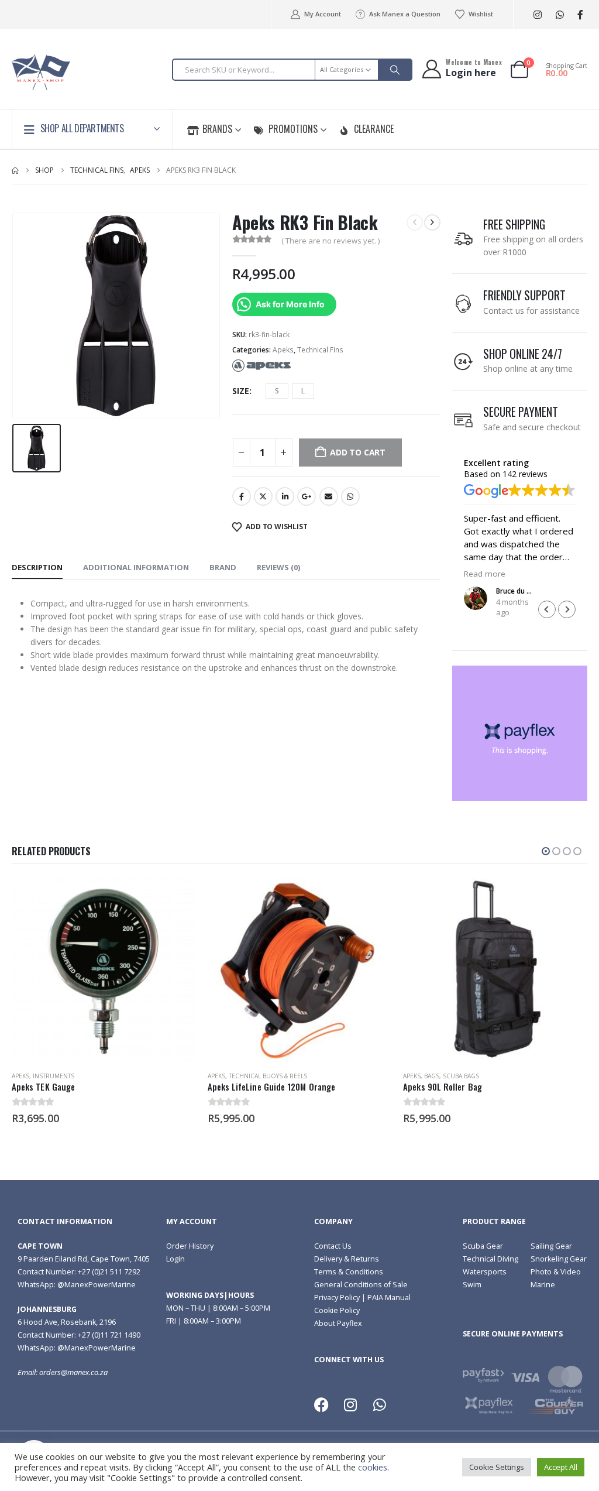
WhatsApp (350, 496)
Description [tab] (37, 567)
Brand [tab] (222, 567)
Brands (217, 129)
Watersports (485, 1272)
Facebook (241, 496)
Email (328, 496)
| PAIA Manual (385, 1298)
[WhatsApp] (559, 15)
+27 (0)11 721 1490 (109, 1335)
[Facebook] (580, 15)
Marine (543, 1285)
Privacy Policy (337, 1298)
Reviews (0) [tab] (278, 567)
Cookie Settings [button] (496, 1467)
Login (175, 1259)
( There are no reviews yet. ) (330, 240)
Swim (472, 1285)
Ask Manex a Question (404, 13)
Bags (431, 1076)
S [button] (277, 391)
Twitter (263, 496)
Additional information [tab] (136, 567)
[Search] (394, 70)
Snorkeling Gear (559, 1259)
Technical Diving (490, 1259)
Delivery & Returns (346, 1259)
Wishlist (481, 13)
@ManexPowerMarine (96, 1285)
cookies (372, 1467)
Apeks (283, 350)
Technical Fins (320, 350)
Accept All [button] (560, 1467)
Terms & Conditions (348, 1272)
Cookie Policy (337, 1310)
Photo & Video (556, 1272)
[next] (432, 222)
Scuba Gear (483, 1246)
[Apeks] (261, 365)
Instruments (53, 1076)
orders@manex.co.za (73, 1372)
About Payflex (338, 1323)
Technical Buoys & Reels (268, 1076)
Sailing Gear (551, 1246)
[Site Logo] (41, 72)
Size (240, 390)
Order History (190, 1246)
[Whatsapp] (379, 1404)
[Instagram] (537, 15)
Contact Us (333, 1246)
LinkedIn (285, 496)
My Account (322, 13)
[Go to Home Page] (15, 170)
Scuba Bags (461, 1076)
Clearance (374, 129)
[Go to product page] (104, 970)
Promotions (293, 129)
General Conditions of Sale (361, 1285)
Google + (306, 496)
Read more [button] (484, 573)
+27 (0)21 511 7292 (109, 1272)
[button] (567, 609)
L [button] (303, 391)
